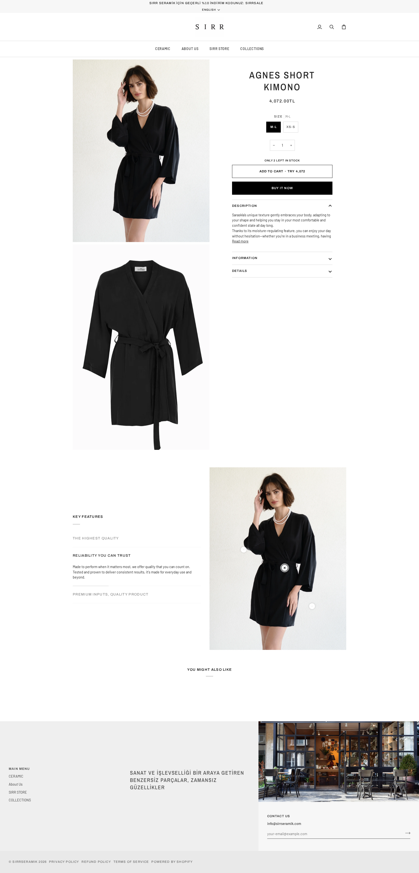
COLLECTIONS (252, 49)
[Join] (406, 833)
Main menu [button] (19, 769)
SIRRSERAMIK (25, 862)
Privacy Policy (64, 862)
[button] (188, 768)
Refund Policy (96, 862)
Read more (240, 241)
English (209, 9)
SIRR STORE (219, 49)
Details (239, 271)
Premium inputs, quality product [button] (110, 594)
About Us (190, 49)
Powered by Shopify (172, 862)
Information (245, 258)
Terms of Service (131, 862)
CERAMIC (162, 49)
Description (244, 206)
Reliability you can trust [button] (102, 555)
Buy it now (282, 188)
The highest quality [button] (96, 538)
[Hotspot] (244, 550)
